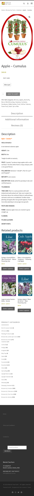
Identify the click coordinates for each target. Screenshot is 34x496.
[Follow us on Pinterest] (21, 492)
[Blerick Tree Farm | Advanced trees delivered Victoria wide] (6, 3)
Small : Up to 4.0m (14, 106)
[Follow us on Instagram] (15, 492)
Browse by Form (10, 10)
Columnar (19, 10)
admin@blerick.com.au (9, 473)
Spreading (4, 371)
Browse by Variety (6, 397)
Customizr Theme (26, 487)
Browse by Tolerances (7, 391)
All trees (16, 100)
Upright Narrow (5, 374)
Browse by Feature (6, 388)
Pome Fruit (4, 106)
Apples (21, 100)
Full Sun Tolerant (26, 104)
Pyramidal (4, 362)
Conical (3, 344)
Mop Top (3, 353)
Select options (8, 268)
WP (10, 487)
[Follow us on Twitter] (18, 492)
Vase (2, 379)
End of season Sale (6, 328)
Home (3, 10)
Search (7, 451)
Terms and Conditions (9, 425)
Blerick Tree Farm (13, 484)
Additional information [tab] (17, 119)
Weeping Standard (6, 385)
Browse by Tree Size (7, 394)
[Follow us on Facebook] (12, 492)
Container (24, 102)
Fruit (18, 104)
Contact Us (6, 437)
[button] (29, 17)
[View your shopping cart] (28, 3)
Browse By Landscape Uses (9, 337)
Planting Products (6, 334)
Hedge (3, 347)
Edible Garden (12, 104)
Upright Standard (6, 377)
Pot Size (6, 78)
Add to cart (13, 94)
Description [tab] (17, 113)
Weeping (3, 382)
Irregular (3, 350)
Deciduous (4, 104)
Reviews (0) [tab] (17, 125)
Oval (2, 359)
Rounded (4, 365)
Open (3, 356)
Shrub (3, 368)
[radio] (7, 84)
